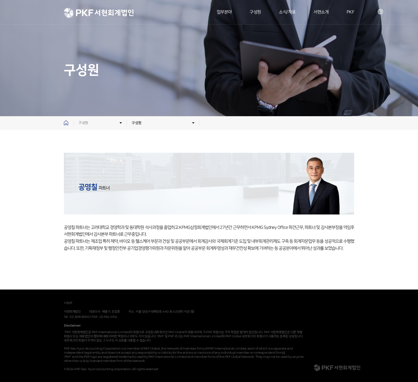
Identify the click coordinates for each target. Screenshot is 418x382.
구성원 (255, 12)
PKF (350, 12)
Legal (68, 302)
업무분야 (224, 12)
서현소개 (321, 12)
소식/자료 (287, 12)
